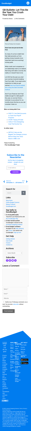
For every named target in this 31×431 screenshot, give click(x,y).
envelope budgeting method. (14, 224)
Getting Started (10, 239)
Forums (8, 243)
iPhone (10, 230)
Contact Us (9, 245)
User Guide (9, 241)
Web (17, 228)
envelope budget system (4, 365)
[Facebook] (7, 260)
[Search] (23, 193)
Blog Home (9, 200)
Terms (21, 408)
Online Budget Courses (12, 202)
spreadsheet (5, 391)
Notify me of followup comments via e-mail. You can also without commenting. (15, 304)
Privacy (25, 408)
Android (21, 228)
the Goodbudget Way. (12, 218)
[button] (28, 3)
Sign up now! (17, 232)
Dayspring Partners (14, 408)
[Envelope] (12, 260)
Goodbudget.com (11, 206)
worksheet (5, 388)
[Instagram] (15, 260)
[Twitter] (10, 260)
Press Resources (6, 410)
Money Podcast (10, 204)
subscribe (16, 304)
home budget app (4, 357)
